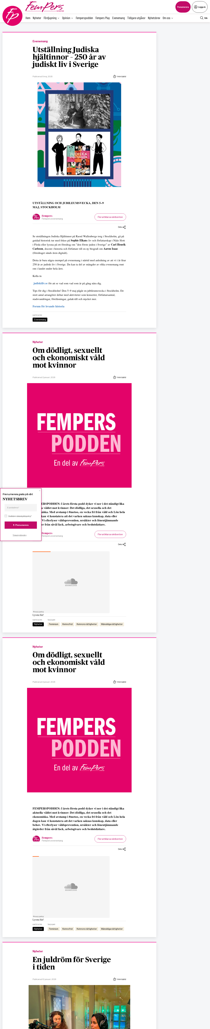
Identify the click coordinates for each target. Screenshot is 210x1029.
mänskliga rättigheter (112, 624)
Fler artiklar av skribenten (110, 217)
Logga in (202, 6)
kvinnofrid (67, 624)
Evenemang (118, 18)
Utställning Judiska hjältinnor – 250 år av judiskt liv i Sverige (69, 57)
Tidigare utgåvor (136, 18)
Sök (206, 17)
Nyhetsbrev (154, 18)
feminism (53, 624)
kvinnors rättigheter (87, 624)
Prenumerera (183, 6)
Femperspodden (84, 18)
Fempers (47, 216)
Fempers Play (102, 18)
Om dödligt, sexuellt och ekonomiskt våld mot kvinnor (69, 358)
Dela (120, 227)
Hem (28, 18)
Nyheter (37, 18)
